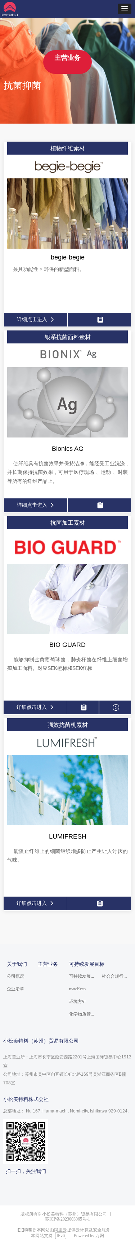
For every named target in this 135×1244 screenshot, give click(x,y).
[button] (124, 9)
